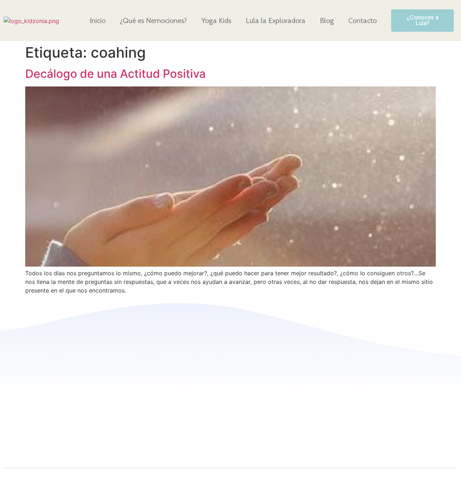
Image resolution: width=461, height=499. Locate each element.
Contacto (362, 20)
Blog (327, 20)
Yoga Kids (216, 20)
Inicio (98, 20)
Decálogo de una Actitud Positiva (115, 74)
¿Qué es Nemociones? (153, 20)
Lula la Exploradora (275, 20)
